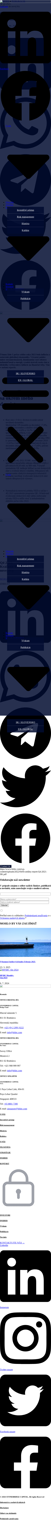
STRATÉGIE (5, 1152)
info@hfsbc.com (14, 1032)
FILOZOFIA (5, 1147)
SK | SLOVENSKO (25, 373)
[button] (25, 419)
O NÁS (2, 1114)
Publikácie (26, 298)
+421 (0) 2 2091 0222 (14, 1027)
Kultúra (25, 230)
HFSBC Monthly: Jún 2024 (7, 976)
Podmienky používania (9, 1519)
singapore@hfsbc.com (17, 1108)
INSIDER (4, 1158)
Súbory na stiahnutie (8, 1513)
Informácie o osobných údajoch (12, 1502)
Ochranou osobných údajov (12, 918)
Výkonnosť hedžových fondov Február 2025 (18, 962)
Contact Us (5, 866)
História (25, 223)
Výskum (26, 292)
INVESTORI (5, 1215)
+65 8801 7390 (11, 1104)
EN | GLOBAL (25, 380)
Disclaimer (4, 1508)
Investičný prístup (25, 210)
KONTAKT (4, 1164)
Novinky (3, 1237)
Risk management (25, 217)
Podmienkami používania (36, 915)
